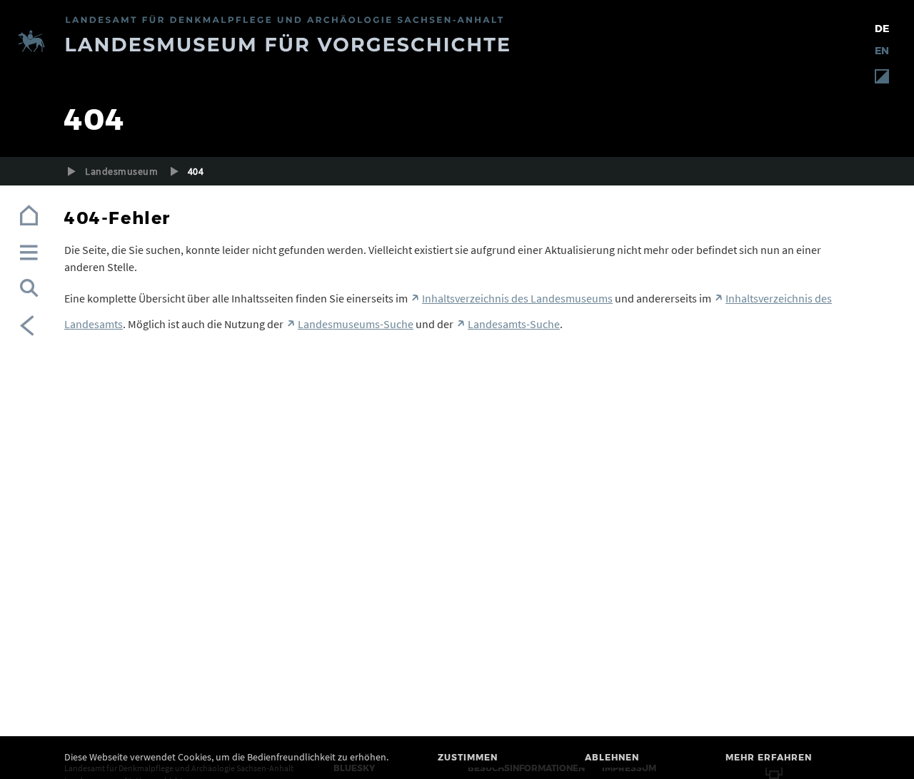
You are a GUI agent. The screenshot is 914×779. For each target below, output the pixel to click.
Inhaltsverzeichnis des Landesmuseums (517, 298)
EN (882, 50)
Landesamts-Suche (514, 324)
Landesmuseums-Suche (355, 324)
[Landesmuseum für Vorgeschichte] (457, 43)
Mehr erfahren (768, 757)
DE (882, 28)
